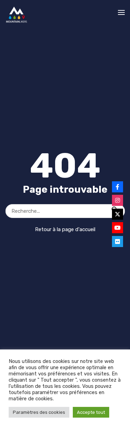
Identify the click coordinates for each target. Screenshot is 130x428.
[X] (117, 214)
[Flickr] (117, 241)
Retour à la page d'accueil (65, 229)
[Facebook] (117, 186)
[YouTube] (117, 227)
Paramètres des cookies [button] (39, 412)
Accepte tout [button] (91, 412)
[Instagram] (117, 200)
